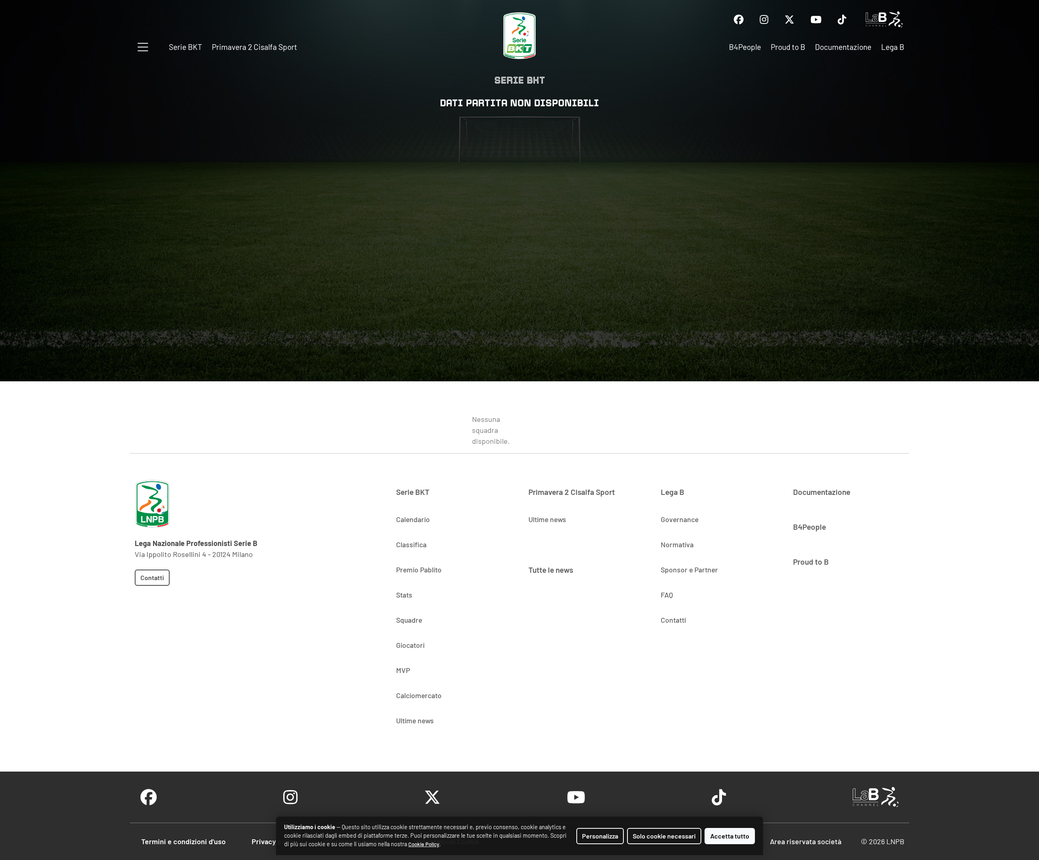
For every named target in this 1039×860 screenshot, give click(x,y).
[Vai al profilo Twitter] (789, 19)
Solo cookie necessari (664, 836)
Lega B (892, 47)
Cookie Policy (423, 844)
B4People (745, 47)
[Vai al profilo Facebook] (739, 19)
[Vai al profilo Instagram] (764, 19)
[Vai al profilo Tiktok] (842, 19)
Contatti (152, 577)
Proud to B (788, 47)
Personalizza (600, 836)
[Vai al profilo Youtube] (816, 19)
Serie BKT (185, 47)
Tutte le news (550, 569)
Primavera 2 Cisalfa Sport (254, 47)
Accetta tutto (729, 836)
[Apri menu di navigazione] (143, 47)
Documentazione (843, 47)
